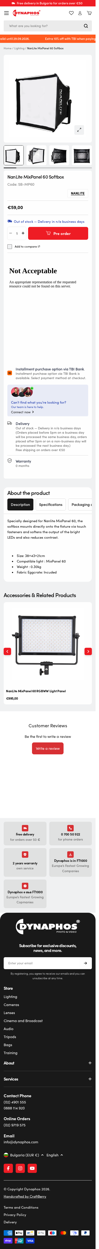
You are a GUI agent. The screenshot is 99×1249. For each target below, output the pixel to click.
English (52, 1155)
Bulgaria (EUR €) (24, 1155)
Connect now (21, 412)
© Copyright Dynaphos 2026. (27, 1189)
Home (8, 48)
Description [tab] (20, 504)
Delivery (10, 1222)
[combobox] (48, 25)
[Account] (80, 13)
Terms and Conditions (21, 1207)
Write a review (48, 748)
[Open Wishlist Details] (71, 13)
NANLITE (78, 192)
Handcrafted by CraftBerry (25, 1196)
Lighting (19, 48)
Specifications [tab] (50, 504)
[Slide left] (7, 651)
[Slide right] (88, 651)
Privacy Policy (15, 1214)
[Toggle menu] (6, 13)
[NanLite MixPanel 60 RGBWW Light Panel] (48, 644)
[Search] (86, 26)
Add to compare (26, 246)
